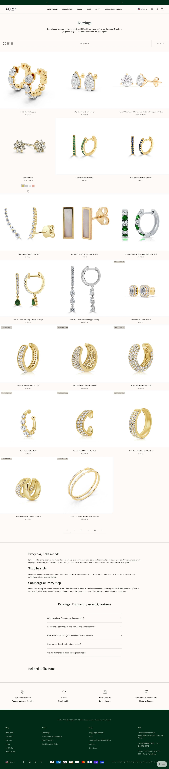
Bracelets (9, 736)
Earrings (9, 740)
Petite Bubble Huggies (28, 112)
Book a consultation (118, 591)
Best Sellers (10, 748)
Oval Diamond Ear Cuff (28, 451)
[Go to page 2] (101, 530)
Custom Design (47, 740)
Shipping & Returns (96, 733)
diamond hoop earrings (105, 574)
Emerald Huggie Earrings (84, 177)
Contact (92, 744)
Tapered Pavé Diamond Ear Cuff (84, 451)
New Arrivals (10, 752)
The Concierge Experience (52, 736)
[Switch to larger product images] (4, 43)
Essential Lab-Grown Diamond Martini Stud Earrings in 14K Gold (141, 112)
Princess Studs (28, 177)
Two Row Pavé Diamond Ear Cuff (28, 385)
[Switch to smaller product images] (8, 43)
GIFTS (89, 9)
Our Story (45, 733)
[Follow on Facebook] (23, 762)
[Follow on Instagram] (29, 762)
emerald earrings (50, 577)
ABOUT (98, 9)
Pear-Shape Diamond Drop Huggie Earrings (84, 320)
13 (95, 530)
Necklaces (9, 733)
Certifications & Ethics (50, 744)
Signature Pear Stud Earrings (84, 112)
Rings (8, 744)
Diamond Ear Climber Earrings (28, 254)
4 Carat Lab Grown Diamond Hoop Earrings (84, 516)
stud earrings (51, 574)
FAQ (90, 736)
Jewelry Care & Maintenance (100, 740)
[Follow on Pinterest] (41, 762)
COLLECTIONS (67, 9)
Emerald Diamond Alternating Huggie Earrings (141, 254)
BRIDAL (79, 9)
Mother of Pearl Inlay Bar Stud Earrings (84, 254)
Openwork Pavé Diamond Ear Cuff (84, 385)
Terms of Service (148, 762)
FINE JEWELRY (52, 9)
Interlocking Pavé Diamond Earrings (28, 516)
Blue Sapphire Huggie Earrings (141, 177)
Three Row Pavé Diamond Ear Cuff (141, 451)
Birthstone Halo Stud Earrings (141, 320)
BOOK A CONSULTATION (113, 9)
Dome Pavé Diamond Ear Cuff (141, 385)
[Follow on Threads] (35, 762)
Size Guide (93, 748)
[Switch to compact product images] (12, 43)
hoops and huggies (67, 574)
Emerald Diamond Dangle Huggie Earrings (28, 320)
